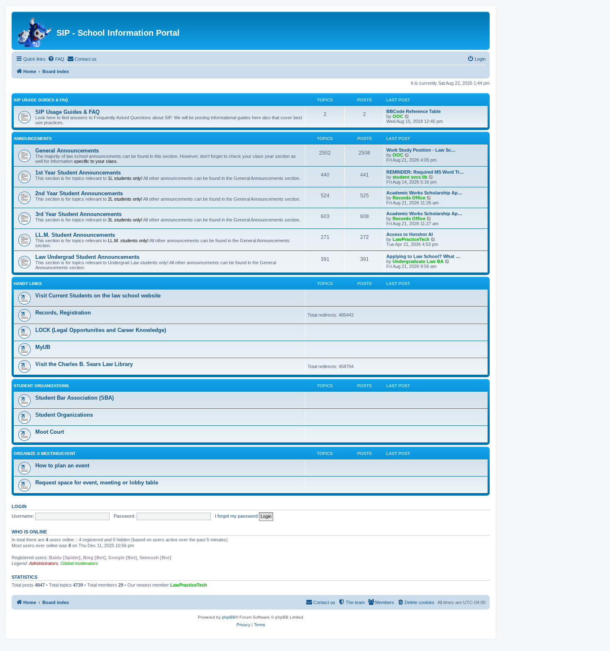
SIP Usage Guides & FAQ (41, 100)
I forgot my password (236, 515)
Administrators (43, 563)
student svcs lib (410, 176)
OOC (398, 116)
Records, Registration (63, 313)
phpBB (228, 617)
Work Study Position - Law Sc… (421, 149)
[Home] (35, 31)
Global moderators (79, 563)
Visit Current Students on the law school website (98, 295)
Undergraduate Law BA (418, 261)
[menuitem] (56, 59)
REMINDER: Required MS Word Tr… (425, 172)
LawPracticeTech (411, 239)
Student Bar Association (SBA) (74, 398)
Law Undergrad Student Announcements (87, 257)
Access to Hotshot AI (409, 234)
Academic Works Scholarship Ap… (424, 192)
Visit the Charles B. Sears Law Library (84, 364)
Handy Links (28, 283)
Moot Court (49, 432)
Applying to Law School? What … (423, 256)
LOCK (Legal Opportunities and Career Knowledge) (100, 330)
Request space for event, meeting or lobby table (96, 482)
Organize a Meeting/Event (45, 453)
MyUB (42, 347)
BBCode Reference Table (413, 111)
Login (19, 506)
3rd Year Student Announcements (78, 214)
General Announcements (67, 150)
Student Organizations (41, 385)
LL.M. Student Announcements (75, 235)
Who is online (29, 531)
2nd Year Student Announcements (79, 193)
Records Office (409, 197)
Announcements (33, 138)
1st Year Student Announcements (78, 173)
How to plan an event (62, 465)
